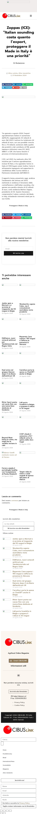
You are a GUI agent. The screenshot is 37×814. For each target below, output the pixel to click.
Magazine (6, 769)
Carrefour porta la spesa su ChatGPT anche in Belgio (26, 372)
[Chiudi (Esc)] (10, 811)
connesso (14, 500)
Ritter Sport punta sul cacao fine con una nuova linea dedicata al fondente (9, 406)
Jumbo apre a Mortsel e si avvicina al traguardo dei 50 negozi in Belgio (9, 307)
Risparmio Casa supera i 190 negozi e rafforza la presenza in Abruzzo (27, 340)
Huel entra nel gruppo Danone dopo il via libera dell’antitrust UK (8, 373)
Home (4, 750)
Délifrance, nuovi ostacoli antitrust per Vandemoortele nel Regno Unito (23, 563)
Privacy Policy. (24, 803)
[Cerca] (2, 743)
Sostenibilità (7, 765)
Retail (4, 758)
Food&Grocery (7, 754)
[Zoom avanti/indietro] (1, 811)
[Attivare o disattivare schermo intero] (4, 811)
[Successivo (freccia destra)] (4, 813)
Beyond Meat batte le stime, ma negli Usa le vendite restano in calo (9, 441)
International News (8, 761)
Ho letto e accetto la (16, 803)
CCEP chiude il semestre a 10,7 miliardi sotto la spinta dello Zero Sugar (26, 438)
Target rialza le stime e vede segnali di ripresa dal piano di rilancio (26, 476)
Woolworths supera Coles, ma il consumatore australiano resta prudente (27, 308)
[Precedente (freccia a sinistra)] (1, 813)
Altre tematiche (24, 73)
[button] (7, 84)
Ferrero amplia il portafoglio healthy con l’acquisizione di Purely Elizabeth (9, 471)
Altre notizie (13, 73)
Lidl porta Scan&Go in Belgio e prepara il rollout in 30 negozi (27, 405)
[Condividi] (7, 811)
